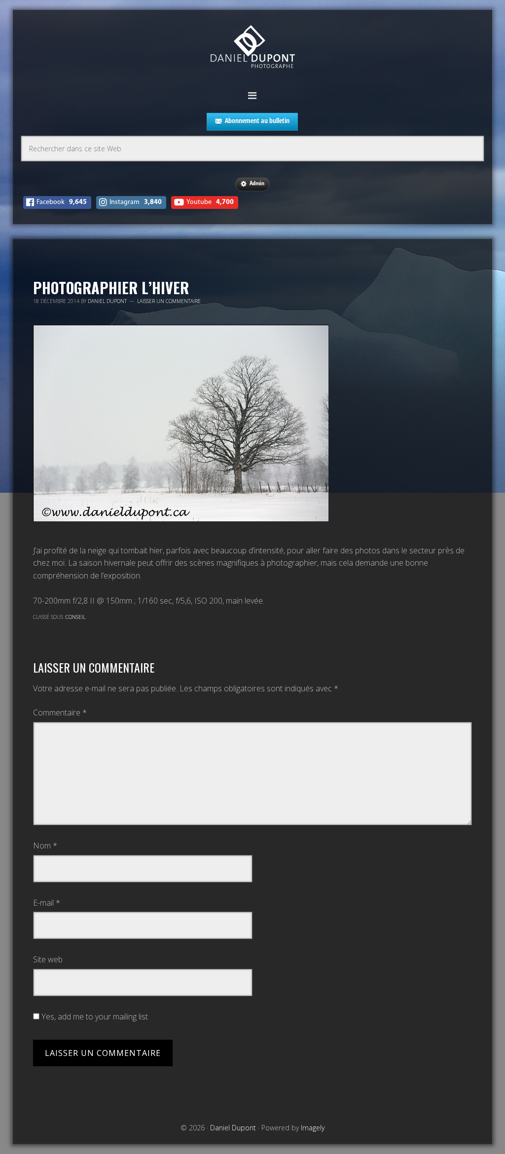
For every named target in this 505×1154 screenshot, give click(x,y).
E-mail (46, 902)
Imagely (313, 1127)
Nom (45, 845)
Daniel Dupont (252, 48)
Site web (48, 959)
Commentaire (60, 712)
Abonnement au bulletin (257, 120)
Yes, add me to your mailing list (93, 1016)
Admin (257, 183)
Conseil (75, 616)
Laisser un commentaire (169, 301)
